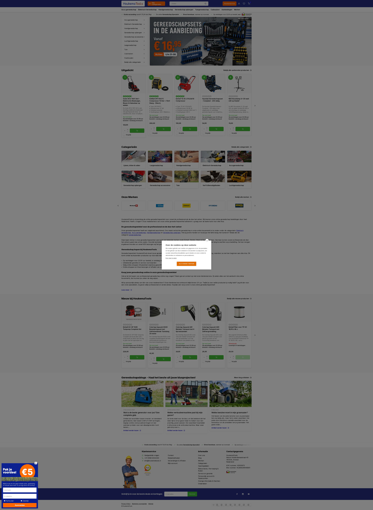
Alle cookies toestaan (186, 263)
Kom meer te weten (171, 258)
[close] (207, 240)
